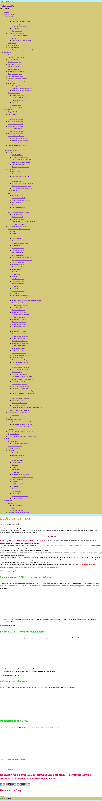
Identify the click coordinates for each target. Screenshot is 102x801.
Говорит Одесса (13, 59)
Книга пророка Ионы (18, 326)
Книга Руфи (16, 245)
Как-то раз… (12, 83)
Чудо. (10, 417)
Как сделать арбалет (15, 19)
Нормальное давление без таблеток (24, 188)
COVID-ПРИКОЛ (17, 155)
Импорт (6, 438)
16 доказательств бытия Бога (17, 412)
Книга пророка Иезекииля (20, 314)
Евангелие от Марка (18, 348)
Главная (6, 12)
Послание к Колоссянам (20, 388)
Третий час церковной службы (22, 422)
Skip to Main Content (6, 1)
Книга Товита (16, 272)
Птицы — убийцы (17, 498)
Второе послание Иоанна (20, 367)
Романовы (11, 148)
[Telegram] (7, 784)
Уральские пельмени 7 (15, 133)
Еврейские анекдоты (14, 62)
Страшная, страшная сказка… (22, 200)
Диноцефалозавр (17, 479)
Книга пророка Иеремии (20, 305)
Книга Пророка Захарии (19, 341)
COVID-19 (11, 152)
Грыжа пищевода (17, 179)
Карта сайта (8, 500)
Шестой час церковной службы (22, 424)
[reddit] (29, 784)
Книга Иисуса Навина (19, 241)
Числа (14, 236)
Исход (14, 231)
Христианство (8, 210)
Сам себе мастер (9, 14)
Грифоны (15, 465)
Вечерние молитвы (18, 219)
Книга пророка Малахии (20, 343)
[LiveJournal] (23, 784)
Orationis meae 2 (17, 217)
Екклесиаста (16, 293)
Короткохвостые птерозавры (21, 474)
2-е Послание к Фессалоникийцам (23, 393)
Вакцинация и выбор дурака (21, 162)
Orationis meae (17, 214)
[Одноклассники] (4, 784)
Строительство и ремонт (20, 26)
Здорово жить (12, 169)
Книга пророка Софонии (20, 336)
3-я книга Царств (17, 252)
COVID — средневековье (20, 157)
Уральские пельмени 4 (15, 126)
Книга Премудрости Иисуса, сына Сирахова (26, 300)
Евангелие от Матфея (19, 345)
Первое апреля (17, 107)
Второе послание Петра (20, 362)
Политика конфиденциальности (18, 512)
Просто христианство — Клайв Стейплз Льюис (23, 427)
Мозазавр (15, 481)
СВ (13, 508)
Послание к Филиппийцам (20, 386)
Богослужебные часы (15, 419)
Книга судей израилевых (20, 243)
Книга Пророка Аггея (19, 338)
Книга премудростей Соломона (22, 298)
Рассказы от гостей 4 (19, 100)
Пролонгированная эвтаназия (21, 159)
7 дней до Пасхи (13, 434)
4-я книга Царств (17, 255)
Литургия (11, 429)
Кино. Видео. (8, 109)
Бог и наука (15, 415)
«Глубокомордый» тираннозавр (22, 484)
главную (10, 769)
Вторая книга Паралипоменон (22, 260)
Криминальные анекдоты (16, 71)
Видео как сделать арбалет (21, 21)
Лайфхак (11, 16)
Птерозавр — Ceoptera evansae (22, 477)
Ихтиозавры (16, 469)
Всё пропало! (16, 202)
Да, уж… (10, 193)
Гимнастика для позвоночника (22, 174)
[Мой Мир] (18, 784)
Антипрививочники (18, 164)
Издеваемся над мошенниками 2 (23, 90)
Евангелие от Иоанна (19, 353)
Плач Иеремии (17, 307)
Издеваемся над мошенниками (22, 88)
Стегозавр (15, 486)
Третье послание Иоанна (20, 369)
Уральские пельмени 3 (15, 124)
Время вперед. (13, 114)
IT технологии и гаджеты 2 (20, 35)
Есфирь (14, 276)
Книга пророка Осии (18, 317)
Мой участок (12, 43)
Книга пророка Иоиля (19, 319)
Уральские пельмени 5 (15, 128)
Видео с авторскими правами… (22, 40)
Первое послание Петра (20, 360)
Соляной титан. (17, 453)
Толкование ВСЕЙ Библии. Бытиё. (19, 229)
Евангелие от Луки (18, 350)
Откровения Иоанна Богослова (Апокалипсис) (27, 407)
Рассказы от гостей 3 (19, 97)
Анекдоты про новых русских (17, 78)
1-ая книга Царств (18, 248)
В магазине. (16, 102)
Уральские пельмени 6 (15, 131)
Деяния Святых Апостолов (20, 355)
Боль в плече (16, 171)
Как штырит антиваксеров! (20, 167)
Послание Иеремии (18, 310)
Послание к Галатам (18, 381)
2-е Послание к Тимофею (20, 398)
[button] (4, 8)
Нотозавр (15, 467)
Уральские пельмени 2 (15, 121)
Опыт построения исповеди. (17, 226)
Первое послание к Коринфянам (22, 376)
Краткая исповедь (18, 224)
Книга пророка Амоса (19, 322)
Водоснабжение (17, 31)
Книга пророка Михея (19, 329)
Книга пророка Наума (19, 331)
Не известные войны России (17, 145)
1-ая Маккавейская (18, 279)
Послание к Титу (17, 400)
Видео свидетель (13, 190)
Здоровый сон (16, 181)
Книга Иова (15, 286)
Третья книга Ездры (18, 267)
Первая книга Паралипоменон (22, 257)
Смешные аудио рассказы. (17, 76)
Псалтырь (15, 288)
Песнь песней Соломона (20, 295)
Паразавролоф (17, 458)
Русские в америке (14, 448)
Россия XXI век (17, 195)
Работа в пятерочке (18, 205)
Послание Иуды (17, 372)
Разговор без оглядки (11, 150)
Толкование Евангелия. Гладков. (18, 410)
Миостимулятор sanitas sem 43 (22, 176)
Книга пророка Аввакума (20, 334)
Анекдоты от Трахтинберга (16, 57)
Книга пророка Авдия (19, 324)
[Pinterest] (21, 784)
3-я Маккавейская (18, 283)
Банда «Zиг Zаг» (13, 112)
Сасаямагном (16, 493)
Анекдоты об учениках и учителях (19, 81)
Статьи (14, 38)
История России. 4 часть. (20, 143)
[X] (9, 784)
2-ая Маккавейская (18, 281)
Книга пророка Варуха (19, 312)
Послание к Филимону (19, 403)
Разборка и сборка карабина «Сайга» (24, 50)
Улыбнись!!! (8, 52)
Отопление (15, 28)
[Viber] (12, 784)
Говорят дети (16, 105)
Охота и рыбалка (13, 47)
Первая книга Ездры (18, 262)
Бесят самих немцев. (15, 446)
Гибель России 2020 (18, 198)
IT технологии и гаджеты (16, 33)
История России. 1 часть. (16, 136)
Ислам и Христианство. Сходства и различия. (23, 436)
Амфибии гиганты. (18, 455)
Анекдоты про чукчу (14, 64)
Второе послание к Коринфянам (22, 379)
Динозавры (11, 450)
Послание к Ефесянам (19, 384)
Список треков (12, 503)
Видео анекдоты (13, 69)
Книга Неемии (16, 269)
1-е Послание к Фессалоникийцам (23, 391)
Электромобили (13, 441)
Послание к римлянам (19, 374)
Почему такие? (17, 462)
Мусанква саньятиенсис (20, 496)
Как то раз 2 (16, 86)
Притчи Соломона (18, 291)
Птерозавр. (15, 472)
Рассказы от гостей (14, 93)
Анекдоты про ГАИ (14, 66)
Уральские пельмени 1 (15, 119)
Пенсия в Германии (18, 207)
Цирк (9, 117)
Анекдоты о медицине (15, 74)
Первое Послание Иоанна (20, 365)
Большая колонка (17, 505)
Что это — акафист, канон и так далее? (21, 431)
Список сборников (18, 510)
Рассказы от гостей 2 (19, 95)
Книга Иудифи (16, 274)
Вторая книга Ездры (18, 264)
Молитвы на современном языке (18, 212)
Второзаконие (16, 238)
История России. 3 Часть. (20, 140)
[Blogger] (26, 784)
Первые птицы (16, 491)
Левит (14, 233)
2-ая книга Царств (18, 250)
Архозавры (15, 489)
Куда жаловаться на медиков (21, 186)
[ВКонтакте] (1, 784)
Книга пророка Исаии (19, 303)
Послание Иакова (18, 357)
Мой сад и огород (14, 45)
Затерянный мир (17, 460)
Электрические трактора (20, 443)
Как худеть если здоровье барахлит (23, 183)
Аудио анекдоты (13, 55)
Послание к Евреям (18, 405)
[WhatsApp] (15, 784)
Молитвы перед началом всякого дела (24, 221)
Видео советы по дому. (15, 24)
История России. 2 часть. (20, 138)
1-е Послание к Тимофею (20, 396)
